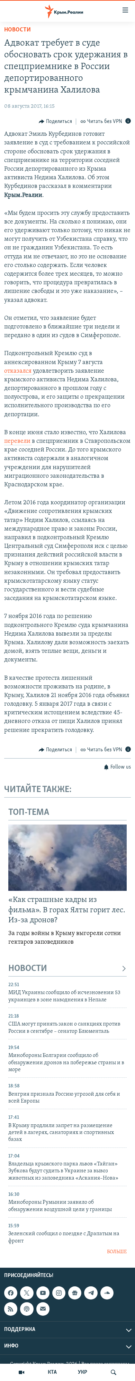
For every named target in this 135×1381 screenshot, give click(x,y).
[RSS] (10, 1308)
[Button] (55, 121)
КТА (52, 1372)
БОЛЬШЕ (117, 1252)
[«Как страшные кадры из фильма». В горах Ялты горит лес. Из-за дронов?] (67, 858)
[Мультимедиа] (21, 1372)
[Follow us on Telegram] (90, 1292)
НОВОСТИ (27, 968)
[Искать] (113, 1372)
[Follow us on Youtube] (43, 1292)
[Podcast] (26, 1308)
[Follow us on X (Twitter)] (26, 1292)
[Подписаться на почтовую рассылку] (43, 1308)
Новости (17, 30)
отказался (18, 371)
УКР (82, 1372)
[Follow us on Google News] (74, 1292)
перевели (18, 441)
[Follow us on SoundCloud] (107, 1292)
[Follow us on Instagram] (58, 1292)
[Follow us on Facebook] (10, 1292)
